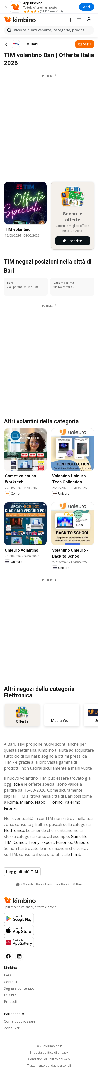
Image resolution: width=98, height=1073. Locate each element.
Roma (12, 802)
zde (16, 784)
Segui (87, 44)
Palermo (72, 802)
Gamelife (79, 836)
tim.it (75, 854)
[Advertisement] (49, 127)
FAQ (7, 975)
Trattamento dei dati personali (49, 1066)
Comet (20, 842)
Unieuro (82, 842)
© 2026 (49, 1046)
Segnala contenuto (19, 988)
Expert (47, 842)
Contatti (10, 981)
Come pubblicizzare (19, 1021)
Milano (26, 802)
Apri (86, 6)
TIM (8, 842)
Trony (33, 842)
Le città (10, 995)
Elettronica (14, 830)
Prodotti (10, 1001)
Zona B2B (12, 1028)
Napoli (41, 802)
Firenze (11, 808)
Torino (56, 802)
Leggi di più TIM (22, 871)
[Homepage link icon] (18, 884)
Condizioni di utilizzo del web (49, 1059)
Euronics (64, 842)
